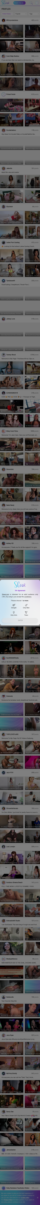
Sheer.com (5, 594)
